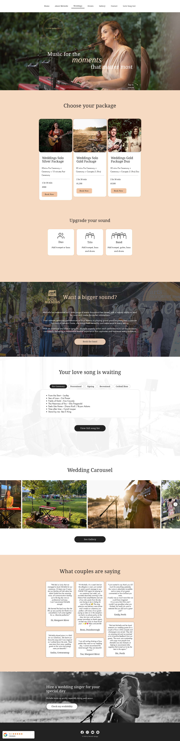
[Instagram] (87, 732)
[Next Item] (175, 504)
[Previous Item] (4, 504)
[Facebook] (82, 732)
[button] (138, 88)
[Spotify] (97, 732)
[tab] (58, 386)
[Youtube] (92, 732)
